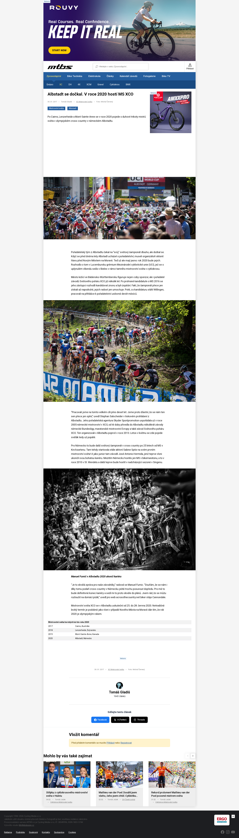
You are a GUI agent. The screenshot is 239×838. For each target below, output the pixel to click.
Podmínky (20, 832)
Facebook (102, 720)
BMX (128, 84)
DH (70, 84)
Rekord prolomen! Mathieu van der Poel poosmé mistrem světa (170, 794)
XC (60, 84)
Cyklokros (114, 84)
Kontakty (46, 832)
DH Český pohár (128, 799)
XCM (89, 84)
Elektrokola (94, 76)
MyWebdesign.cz (26, 825)
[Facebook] (222, 832)
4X (79, 84)
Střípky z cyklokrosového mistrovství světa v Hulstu (67, 794)
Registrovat (126, 742)
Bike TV (166, 76)
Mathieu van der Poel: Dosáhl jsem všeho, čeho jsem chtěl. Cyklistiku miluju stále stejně (118, 794)
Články (110, 76)
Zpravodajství (54, 76)
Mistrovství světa (56, 108)
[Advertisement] (119, 155)
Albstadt (72, 108)
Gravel (101, 84)
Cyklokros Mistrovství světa (61, 802)
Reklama (8, 832)
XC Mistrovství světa (84, 102)
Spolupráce (59, 832)
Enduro (50, 84)
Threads (141, 720)
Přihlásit (110, 742)
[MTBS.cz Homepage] (60, 66)
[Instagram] (228, 832)
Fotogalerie (149, 76)
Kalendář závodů (128, 76)
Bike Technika (74, 76)
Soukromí (33, 832)
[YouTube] (233, 832)
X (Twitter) (122, 720)
